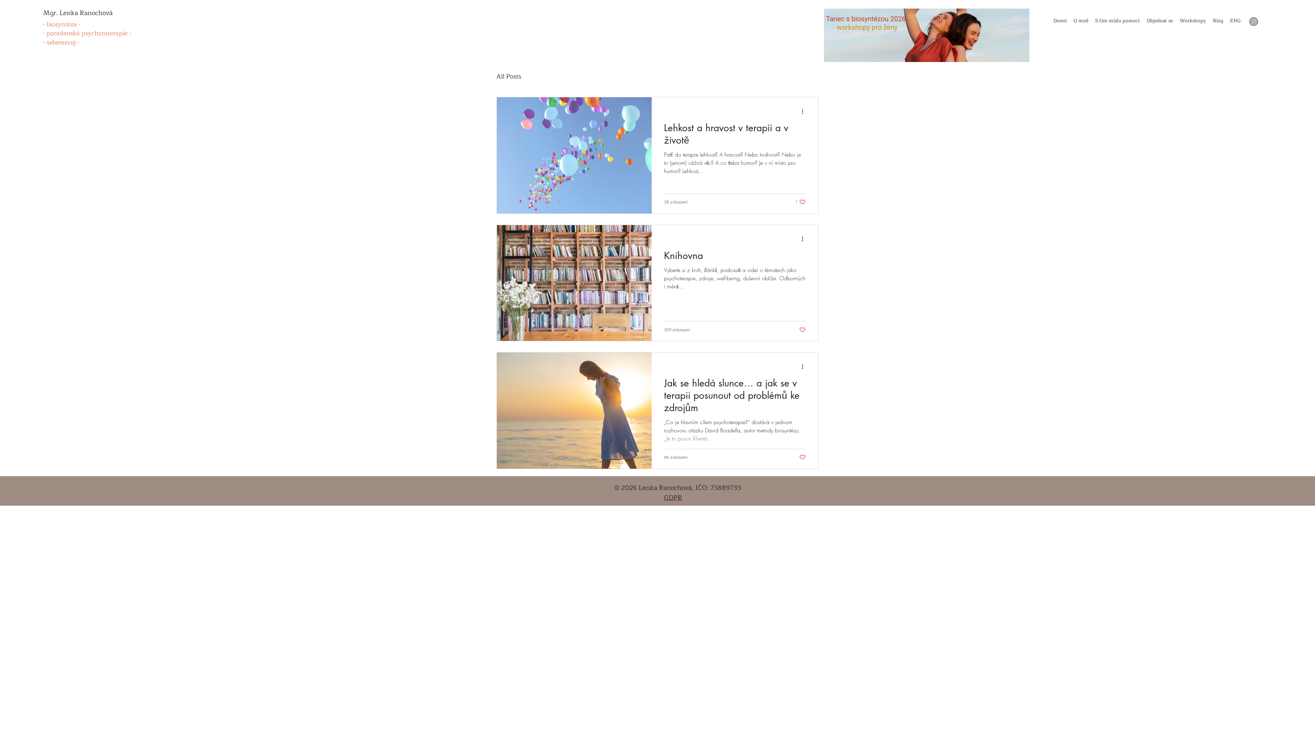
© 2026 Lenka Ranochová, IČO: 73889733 (677, 487)
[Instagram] (1253, 21)
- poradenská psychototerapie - (87, 33)
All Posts (509, 76)
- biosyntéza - (61, 24)
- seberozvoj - (61, 42)
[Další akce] (805, 111)
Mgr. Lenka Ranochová (78, 13)
